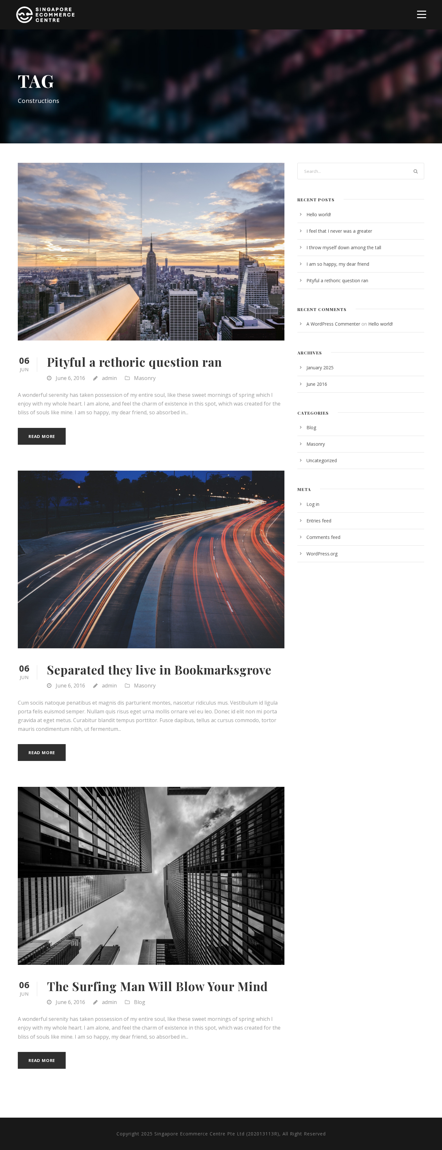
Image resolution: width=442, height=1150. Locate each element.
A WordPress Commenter (333, 324)
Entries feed (318, 521)
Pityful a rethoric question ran (134, 362)
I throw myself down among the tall (343, 247)
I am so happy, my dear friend (337, 264)
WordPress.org (321, 554)
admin (109, 378)
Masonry (145, 378)
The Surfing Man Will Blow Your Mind (157, 986)
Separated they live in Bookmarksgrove (159, 669)
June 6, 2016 (70, 378)
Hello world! (318, 214)
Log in (312, 504)
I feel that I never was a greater (339, 231)
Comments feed (323, 537)
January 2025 (320, 367)
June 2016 (316, 384)
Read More (41, 436)
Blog (139, 1002)
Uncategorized (321, 460)
